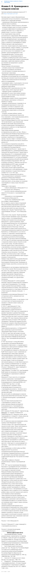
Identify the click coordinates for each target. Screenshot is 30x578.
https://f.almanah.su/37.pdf (10, 13)
